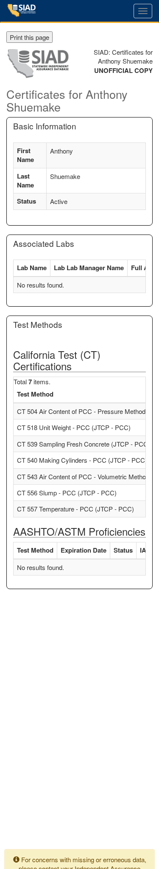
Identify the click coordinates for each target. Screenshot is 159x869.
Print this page (29, 37)
